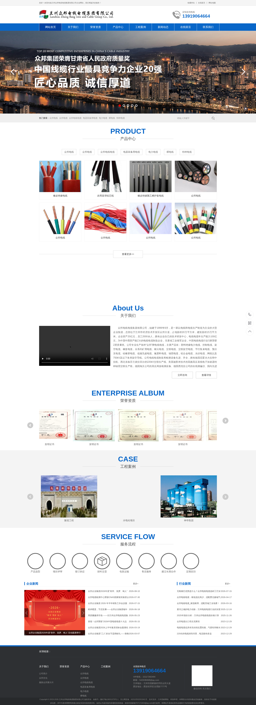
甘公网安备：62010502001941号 (137, 699)
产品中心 (118, 27)
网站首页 (50, 27)
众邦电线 (53, 118)
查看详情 (206, 375)
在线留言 (201, 3)
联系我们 (208, 27)
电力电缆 (103, 118)
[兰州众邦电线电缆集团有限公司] (76, 14)
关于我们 (73, 27)
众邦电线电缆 (75, 118)
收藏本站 (191, 3)
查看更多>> (128, 254)
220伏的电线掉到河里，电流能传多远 (204, 633)
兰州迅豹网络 (166, 699)
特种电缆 (120, 118)
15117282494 (250, 315)
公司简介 (43, 673)
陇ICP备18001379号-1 (110, 699)
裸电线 (112, 118)
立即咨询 (182, 375)
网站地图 (212, 3)
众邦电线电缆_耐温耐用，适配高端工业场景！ (204, 603)
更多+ (135, 583)
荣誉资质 (95, 27)
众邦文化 (43, 678)
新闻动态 (163, 27)
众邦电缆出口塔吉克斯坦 (204, 621)
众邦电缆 (63, 118)
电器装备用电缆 (90, 118)
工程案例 (140, 27)
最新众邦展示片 (46, 682)
